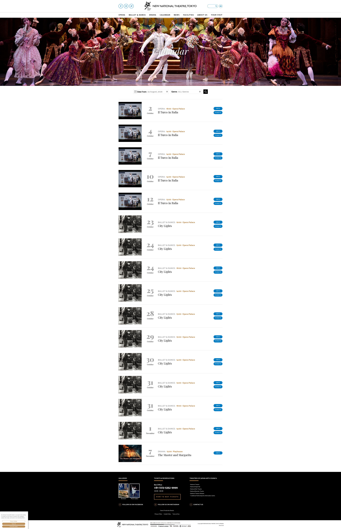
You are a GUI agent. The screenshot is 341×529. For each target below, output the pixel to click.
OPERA (122, 15)
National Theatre (194, 484)
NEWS (177, 15)
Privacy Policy (158, 514)
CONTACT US (198, 504)
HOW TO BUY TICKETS (167, 496)
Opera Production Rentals (167, 510)
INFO (218, 109)
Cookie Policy (167, 514)
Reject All (14, 523)
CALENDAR (165, 15)
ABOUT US (202, 15)
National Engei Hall (195, 486)
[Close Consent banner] (27, 512)
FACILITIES (188, 15)
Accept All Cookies (14, 526)
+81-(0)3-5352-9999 (166, 488)
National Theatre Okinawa (197, 493)
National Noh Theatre (196, 489)
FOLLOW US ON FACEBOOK (132, 504)
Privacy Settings (13, 521)
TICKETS (218, 113)
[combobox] (186, 91)
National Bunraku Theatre (197, 491)
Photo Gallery (134, 498)
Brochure (123, 498)
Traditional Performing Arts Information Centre (202, 495)
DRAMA (152, 15)
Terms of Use (175, 514)
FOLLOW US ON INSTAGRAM (168, 504)
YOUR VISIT (216, 15)
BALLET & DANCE (137, 15)
